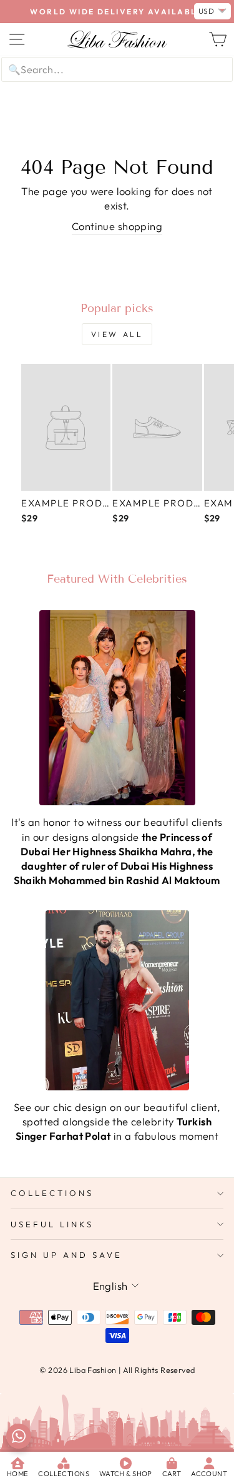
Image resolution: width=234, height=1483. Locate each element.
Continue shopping (117, 226)
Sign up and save (66, 1255)
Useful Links (52, 1224)
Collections (52, 1193)
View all (117, 334)
